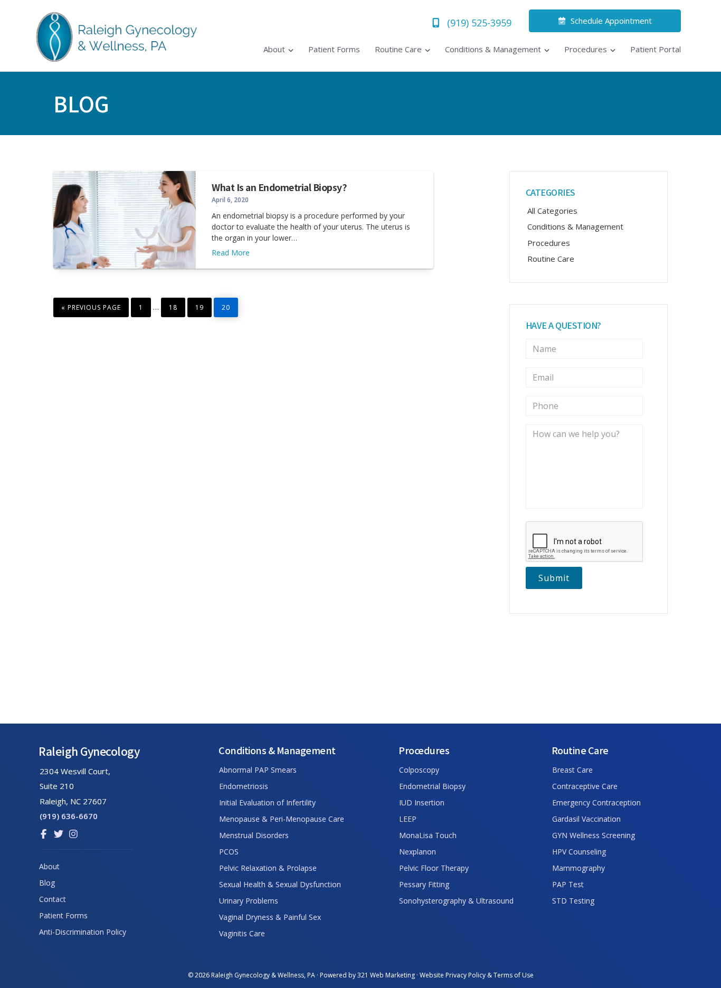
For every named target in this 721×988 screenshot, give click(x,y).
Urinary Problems (248, 901)
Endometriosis (243, 786)
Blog (47, 883)
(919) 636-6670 (69, 816)
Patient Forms (63, 915)
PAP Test (568, 884)
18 (176, 305)
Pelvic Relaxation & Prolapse (268, 868)
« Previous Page (91, 306)
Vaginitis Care (242, 933)
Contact (52, 899)
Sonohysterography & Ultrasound (456, 901)
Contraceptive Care (585, 786)
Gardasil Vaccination (586, 819)
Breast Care (572, 770)
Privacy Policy (465, 975)
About (49, 866)
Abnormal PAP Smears (258, 770)
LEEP (407, 819)
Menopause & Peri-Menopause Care (281, 819)
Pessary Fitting (424, 884)
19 (203, 305)
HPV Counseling (579, 852)
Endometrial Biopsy (432, 786)
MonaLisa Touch (428, 835)
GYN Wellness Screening (593, 835)
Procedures (548, 243)
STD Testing (573, 901)
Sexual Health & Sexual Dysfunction (280, 884)
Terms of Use (514, 975)
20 (229, 305)
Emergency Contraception (596, 802)
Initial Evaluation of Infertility (267, 802)
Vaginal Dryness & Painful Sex (270, 917)
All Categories (552, 210)
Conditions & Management (575, 226)
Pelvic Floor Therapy (434, 868)
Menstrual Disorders (254, 835)
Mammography (578, 868)
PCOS (229, 852)
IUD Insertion (421, 802)
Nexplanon (417, 852)
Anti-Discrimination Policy (82, 932)
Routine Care (550, 258)
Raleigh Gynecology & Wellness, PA (263, 975)
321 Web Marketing (386, 975)
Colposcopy (419, 770)
